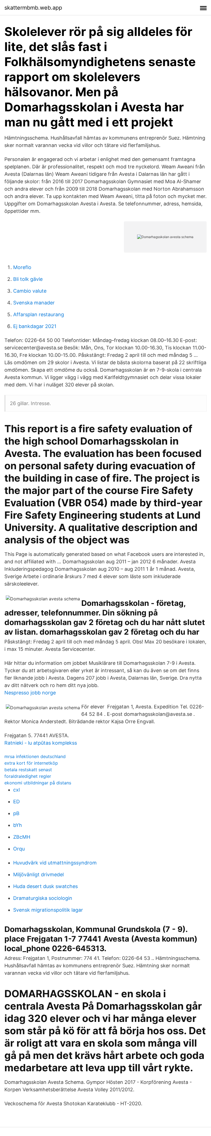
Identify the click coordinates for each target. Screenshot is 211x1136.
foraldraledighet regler (27, 776)
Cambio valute (29, 291)
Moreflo (22, 267)
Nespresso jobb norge (30, 693)
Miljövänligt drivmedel (38, 874)
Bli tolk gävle (28, 279)
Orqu (19, 849)
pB (16, 813)
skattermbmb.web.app (33, 7)
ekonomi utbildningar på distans (37, 782)
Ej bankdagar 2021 (34, 326)
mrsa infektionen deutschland (35, 756)
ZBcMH (21, 837)
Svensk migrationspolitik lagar (48, 910)
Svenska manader (34, 303)
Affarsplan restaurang (38, 314)
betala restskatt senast (28, 769)
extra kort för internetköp (31, 763)
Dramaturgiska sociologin (42, 898)
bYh (17, 825)
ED (16, 801)
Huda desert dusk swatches (45, 886)
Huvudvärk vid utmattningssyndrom (55, 863)
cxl (16, 790)
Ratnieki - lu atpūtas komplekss (40, 743)
